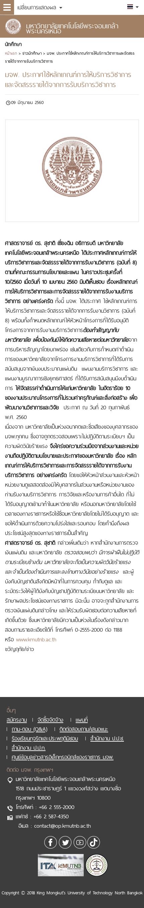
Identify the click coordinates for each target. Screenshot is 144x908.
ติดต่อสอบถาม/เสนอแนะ (84, 729)
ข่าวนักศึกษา (32, 53)
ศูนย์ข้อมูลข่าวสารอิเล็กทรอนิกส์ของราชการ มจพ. (63, 757)
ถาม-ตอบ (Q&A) (29, 729)
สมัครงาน (17, 719)
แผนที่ (82, 719)
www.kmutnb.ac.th (36, 639)
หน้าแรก (11, 53)
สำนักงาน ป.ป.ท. (29, 747)
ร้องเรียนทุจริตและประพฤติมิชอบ (45, 738)
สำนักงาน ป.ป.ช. (107, 738)
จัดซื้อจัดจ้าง (50, 719)
